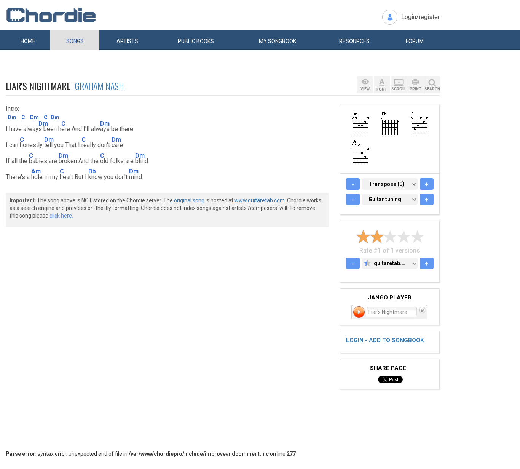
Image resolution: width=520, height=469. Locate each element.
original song (189, 200)
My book (277, 41)
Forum (415, 41)
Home (28, 41)
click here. (61, 216)
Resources (354, 41)
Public (196, 41)
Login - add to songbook (385, 340)
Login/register (420, 17)
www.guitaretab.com (259, 200)
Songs (75, 41)
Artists (127, 41)
